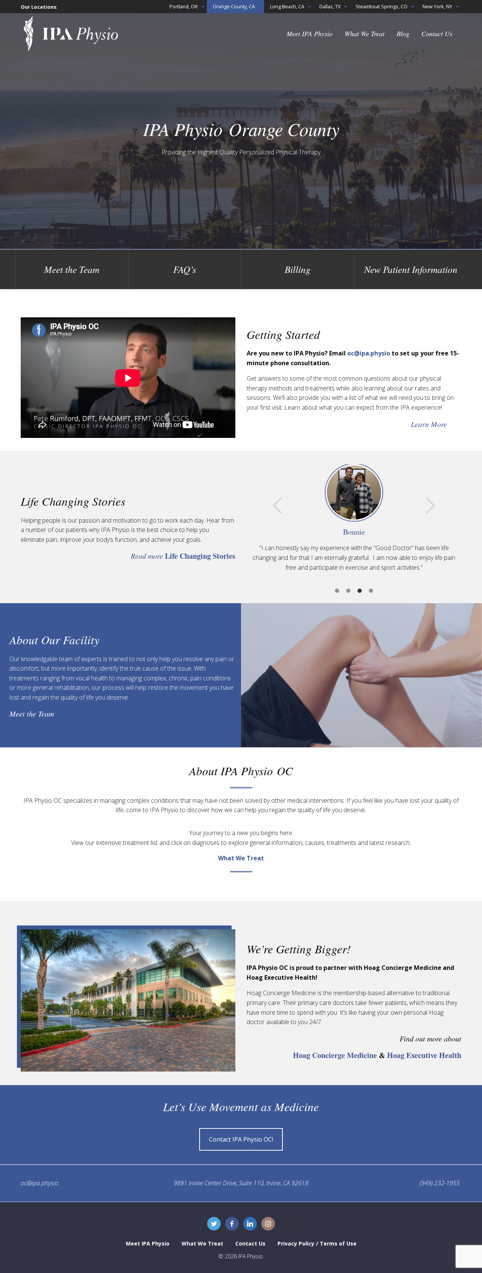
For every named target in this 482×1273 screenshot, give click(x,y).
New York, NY (437, 6)
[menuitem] (185, 6)
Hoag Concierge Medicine (335, 1055)
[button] (277, 505)
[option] (354, 518)
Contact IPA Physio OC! (241, 1139)
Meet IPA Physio (310, 33)
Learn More (429, 424)
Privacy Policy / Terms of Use (317, 1243)
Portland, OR (183, 6)
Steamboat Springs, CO (381, 6)
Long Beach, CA (287, 6)
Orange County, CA (234, 6)
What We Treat (364, 33)
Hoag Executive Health (424, 1055)
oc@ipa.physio (368, 353)
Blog (403, 33)
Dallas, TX (329, 6)
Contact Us (436, 33)
